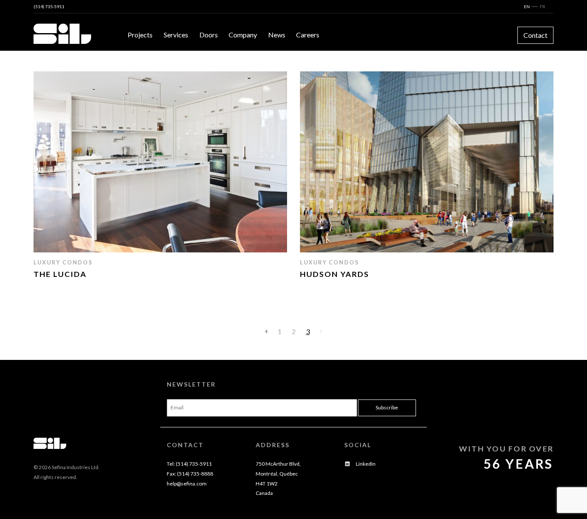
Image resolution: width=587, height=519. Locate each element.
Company (243, 35)
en (527, 6)
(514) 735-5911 (49, 6)
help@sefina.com (187, 483)
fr (542, 6)
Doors (208, 35)
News (276, 35)
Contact (535, 35)
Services (176, 35)
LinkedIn (365, 464)
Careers (307, 35)
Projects (140, 35)
